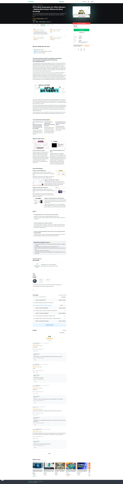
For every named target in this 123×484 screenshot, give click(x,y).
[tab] (34, 25)
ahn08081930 (37, 385)
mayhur (35, 20)
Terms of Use (40, 481)
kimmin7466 (37, 364)
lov (35, 406)
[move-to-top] (3, 480)
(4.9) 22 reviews (40, 18)
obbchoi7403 (37, 343)
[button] (81, 12)
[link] (48, 305)
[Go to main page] (30, 481)
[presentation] (81, 16)
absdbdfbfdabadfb (38, 429)
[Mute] (89, 8)
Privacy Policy (35, 481)
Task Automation (40, 5)
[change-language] (88, 2)
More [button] (33, 289)
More (33, 16)
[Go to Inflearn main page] (31, 1)
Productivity (34, 5)
